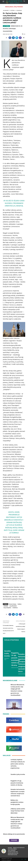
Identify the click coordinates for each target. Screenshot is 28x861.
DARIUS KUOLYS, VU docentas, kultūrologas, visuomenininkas (12, 28)
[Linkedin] (13, 37)
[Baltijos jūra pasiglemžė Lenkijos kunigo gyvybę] (6, 802)
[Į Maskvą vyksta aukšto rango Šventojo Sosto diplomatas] (6, 810)
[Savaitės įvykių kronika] (7, 645)
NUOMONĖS (6, 10)
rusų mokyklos (7, 607)
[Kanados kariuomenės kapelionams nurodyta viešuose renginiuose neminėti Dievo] (23, 647)
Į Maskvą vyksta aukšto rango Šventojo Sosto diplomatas (18, 811)
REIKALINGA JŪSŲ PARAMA (14, 6)
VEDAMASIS (19, 10)
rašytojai (5, 606)
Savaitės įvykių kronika (7, 653)
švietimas (15, 607)
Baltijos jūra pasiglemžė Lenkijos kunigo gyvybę (17, 802)
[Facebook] (9, 37)
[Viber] (20, 37)
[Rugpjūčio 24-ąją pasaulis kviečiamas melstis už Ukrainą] (15, 646)
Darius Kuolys (12, 604)
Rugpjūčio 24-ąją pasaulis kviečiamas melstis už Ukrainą (17, 783)
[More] (23, 37)
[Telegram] (16, 37)
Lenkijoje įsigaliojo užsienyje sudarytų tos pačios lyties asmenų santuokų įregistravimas (18, 764)
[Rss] (25, 859)
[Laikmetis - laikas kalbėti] (14, 2)
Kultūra (19, 604)
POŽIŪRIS (12, 10)
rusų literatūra (13, 606)
